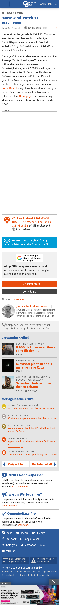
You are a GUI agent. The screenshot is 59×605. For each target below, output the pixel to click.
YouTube (10, 551)
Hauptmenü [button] (6, 4)
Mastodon (30, 545)
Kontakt (18, 571)
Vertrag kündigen (10, 575)
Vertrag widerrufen (47, 571)
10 (20, 354)
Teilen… (31, 291)
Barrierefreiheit (27, 575)
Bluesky (40, 533)
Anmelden (46, 3)
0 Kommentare (30, 283)
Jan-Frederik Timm (27, 306)
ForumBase (8, 88)
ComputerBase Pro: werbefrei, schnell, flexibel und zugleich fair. (28, 326)
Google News (31, 539)
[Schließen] (54, 582)
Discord (24, 533)
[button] (56, 4)
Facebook (11, 539)
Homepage (25, 96)
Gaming (19, 13)
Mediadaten (30, 571)
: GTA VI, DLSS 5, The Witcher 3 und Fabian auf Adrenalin (31, 222)
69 (20, 371)
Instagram (11, 545)
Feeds (8, 533)
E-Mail (44, 306)
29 (20, 390)
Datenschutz (43, 575)
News (9, 13)
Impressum (7, 571)
